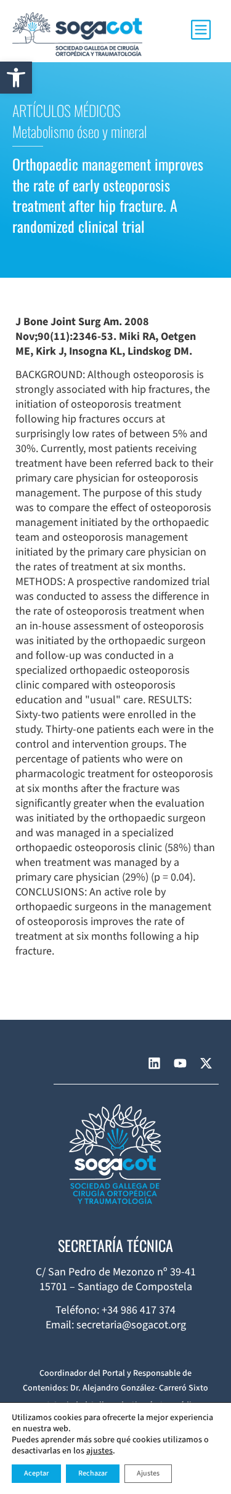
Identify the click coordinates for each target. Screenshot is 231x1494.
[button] (16, 78)
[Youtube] (180, 1063)
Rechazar (92, 1473)
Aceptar (36, 1473)
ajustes (99, 1450)
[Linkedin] (154, 1063)
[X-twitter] (206, 1063)
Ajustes (148, 1473)
